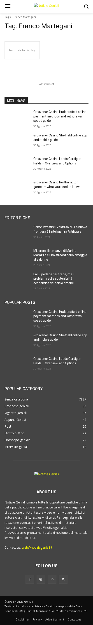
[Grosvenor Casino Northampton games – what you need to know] (17, 189)
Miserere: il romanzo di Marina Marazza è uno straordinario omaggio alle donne (60, 255)
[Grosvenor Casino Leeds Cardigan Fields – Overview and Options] (17, 165)
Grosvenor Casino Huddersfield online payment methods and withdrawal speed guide (59, 116)
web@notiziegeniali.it (37, 547)
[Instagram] (41, 579)
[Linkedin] (52, 579)
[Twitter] (63, 579)
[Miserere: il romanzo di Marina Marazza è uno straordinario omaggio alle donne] (17, 257)
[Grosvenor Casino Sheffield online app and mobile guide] (17, 142)
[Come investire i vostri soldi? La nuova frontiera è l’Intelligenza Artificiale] (17, 234)
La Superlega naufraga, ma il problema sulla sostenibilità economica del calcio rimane (53, 278)
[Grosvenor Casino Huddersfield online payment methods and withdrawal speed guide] (17, 118)
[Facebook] (30, 579)
